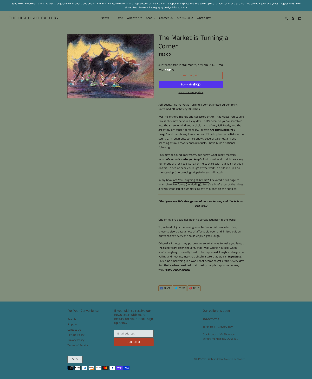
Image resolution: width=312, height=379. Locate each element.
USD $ (74, 359)
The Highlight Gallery (34, 18)
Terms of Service (77, 345)
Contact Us (74, 330)
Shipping (72, 324)
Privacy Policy (75, 340)
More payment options (191, 92)
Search (71, 319)
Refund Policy (75, 335)
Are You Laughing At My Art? (191, 180)
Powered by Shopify (234, 359)
